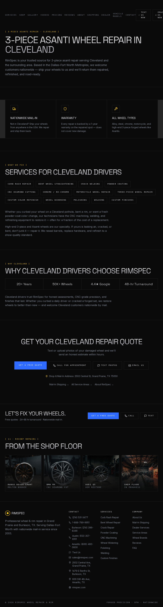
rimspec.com (78, 587)
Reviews (70, 15)
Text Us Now (144, 15)
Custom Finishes (109, 558)
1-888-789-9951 (80, 522)
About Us (137, 517)
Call (131, 416)
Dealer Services (140, 527)
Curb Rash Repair (110, 517)
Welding (105, 553)
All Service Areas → (81, 384)
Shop (22, 15)
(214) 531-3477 (80, 517)
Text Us (76, 552)
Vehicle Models (118, 15)
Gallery (33, 15)
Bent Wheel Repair (110, 522)
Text (151, 416)
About (81, 15)
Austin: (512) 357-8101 (81, 537)
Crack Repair (107, 527)
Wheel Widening (109, 542)
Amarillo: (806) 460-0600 (82, 546)
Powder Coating (109, 532)
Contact (131, 15)
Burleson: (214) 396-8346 (82, 529)
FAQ (134, 548)
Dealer (106, 15)
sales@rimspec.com (82, 557)
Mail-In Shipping (140, 522)
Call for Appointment (71, 365)
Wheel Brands (139, 537)
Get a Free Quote (30, 365)
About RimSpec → (104, 384)
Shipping (93, 15)
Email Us (138, 365)
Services (11, 15)
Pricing (57, 15)
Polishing (105, 548)
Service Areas (139, 532)
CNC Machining (109, 537)
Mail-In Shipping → (59, 384)
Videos (45, 15)
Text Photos (109, 365)
